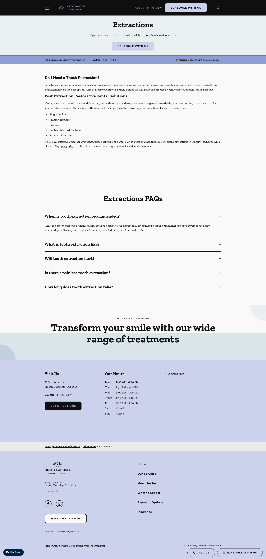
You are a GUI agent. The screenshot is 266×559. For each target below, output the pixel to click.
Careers (88, 545)
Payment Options (150, 502)
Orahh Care (100, 545)
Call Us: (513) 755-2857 (148, 7)
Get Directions (63, 405)
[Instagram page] (59, 503)
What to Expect (148, 493)
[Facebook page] (48, 503)
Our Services (146, 473)
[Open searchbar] (218, 8)
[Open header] (48, 8)
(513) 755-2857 (110, 59)
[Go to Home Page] (72, 8)
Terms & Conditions (72, 545)
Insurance (144, 512)
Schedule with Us (186, 7)
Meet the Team (148, 483)
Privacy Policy (52, 545)
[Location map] (193, 401)
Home (141, 464)
